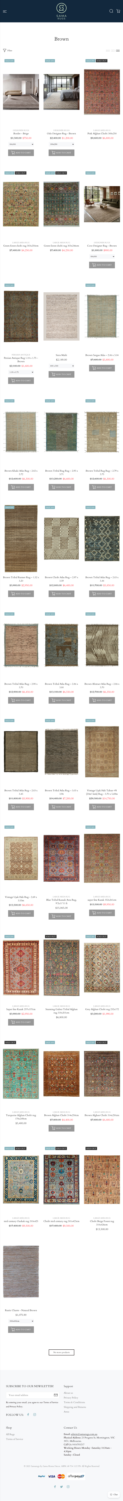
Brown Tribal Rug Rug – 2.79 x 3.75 (102, 472)
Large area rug (102, 130)
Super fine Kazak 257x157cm (21, 1009)
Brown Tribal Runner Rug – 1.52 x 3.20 (21, 579)
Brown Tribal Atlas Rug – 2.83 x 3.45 (21, 792)
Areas (66, 1411)
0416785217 (78, 1444)
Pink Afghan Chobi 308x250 (102, 133)
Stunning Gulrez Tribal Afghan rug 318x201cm (61, 1011)
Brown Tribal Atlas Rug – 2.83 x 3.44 (101, 579)
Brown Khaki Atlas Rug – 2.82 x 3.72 (21, 472)
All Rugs (10, 1434)
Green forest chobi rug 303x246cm (61, 245)
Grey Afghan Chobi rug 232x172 (102, 1009)
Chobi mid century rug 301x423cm (62, 1221)
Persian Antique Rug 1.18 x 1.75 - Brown (21, 359)
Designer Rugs (21, 130)
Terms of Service (14, 1439)
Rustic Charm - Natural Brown (21, 1310)
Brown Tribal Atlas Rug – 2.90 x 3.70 (21, 685)
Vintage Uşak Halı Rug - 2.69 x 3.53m (21, 898)
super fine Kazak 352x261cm (102, 900)
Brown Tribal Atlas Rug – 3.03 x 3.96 (61, 792)
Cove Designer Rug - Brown (102, 245)
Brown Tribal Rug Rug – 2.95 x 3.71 (61, 472)
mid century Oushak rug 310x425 (21, 1221)
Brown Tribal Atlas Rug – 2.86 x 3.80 (61, 685)
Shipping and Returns (75, 1407)
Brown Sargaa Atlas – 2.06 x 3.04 (101, 355)
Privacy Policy (71, 1397)
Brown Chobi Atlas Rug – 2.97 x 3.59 (61, 579)
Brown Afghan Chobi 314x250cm (61, 1115)
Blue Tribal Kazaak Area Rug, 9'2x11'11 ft (61, 901)
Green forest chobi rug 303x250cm (21, 245)
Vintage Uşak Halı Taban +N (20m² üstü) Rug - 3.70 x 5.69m (102, 792)
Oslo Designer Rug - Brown (61, 133)
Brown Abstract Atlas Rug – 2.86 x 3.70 (101, 685)
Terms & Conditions (74, 1402)
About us (68, 1393)
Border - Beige (21, 133)
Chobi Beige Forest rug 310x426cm (102, 1223)
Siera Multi (61, 355)
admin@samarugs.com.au (84, 1434)
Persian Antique (21, 355)
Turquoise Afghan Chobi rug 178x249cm (21, 1117)
